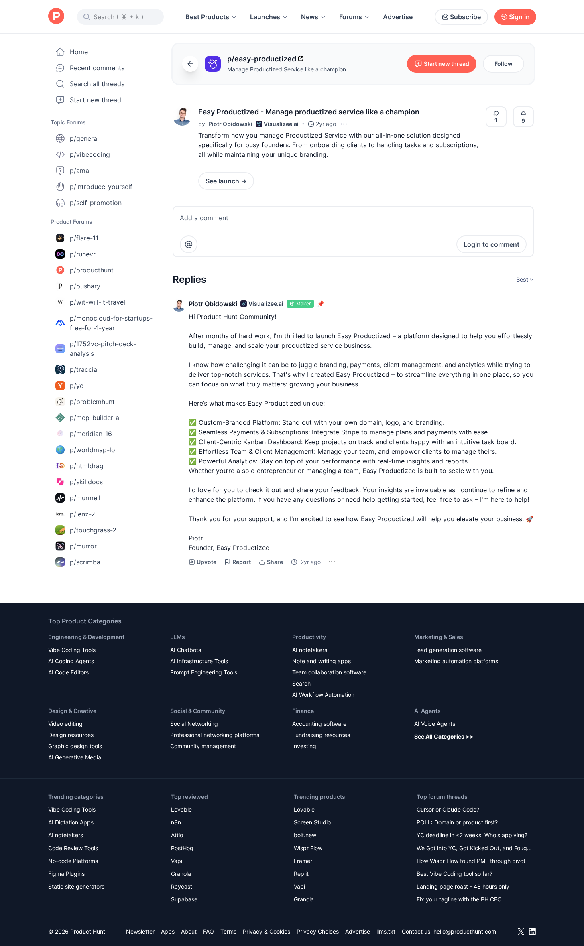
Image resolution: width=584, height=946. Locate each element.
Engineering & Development (86, 636)
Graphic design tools (75, 746)
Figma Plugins (66, 873)
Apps (168, 931)
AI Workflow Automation (323, 694)
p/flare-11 (84, 238)
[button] (182, 116)
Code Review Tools (73, 847)
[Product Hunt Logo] (56, 16)
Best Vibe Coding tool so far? (454, 873)
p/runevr (83, 254)
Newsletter (140, 931)
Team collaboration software (329, 672)
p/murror (83, 546)
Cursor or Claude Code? (448, 809)
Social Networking (194, 723)
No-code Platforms (73, 860)
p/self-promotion (96, 203)
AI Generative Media (74, 757)
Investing (304, 746)
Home (79, 52)
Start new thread (95, 100)
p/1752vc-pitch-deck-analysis (103, 348)
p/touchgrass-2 (93, 530)
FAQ (208, 931)
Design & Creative (72, 710)
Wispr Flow (308, 847)
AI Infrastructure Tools (199, 661)
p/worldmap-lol (93, 450)
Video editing (65, 723)
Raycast (181, 886)
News (309, 17)
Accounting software (319, 723)
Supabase (184, 899)
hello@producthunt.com (464, 931)
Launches (265, 17)
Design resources (71, 734)
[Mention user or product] (188, 244)
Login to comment (491, 244)
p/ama (79, 170)
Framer (303, 860)
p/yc (76, 386)
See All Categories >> (444, 736)
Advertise (398, 17)
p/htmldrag (87, 466)
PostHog (182, 847)
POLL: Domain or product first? (457, 822)
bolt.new (305, 835)
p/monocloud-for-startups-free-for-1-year (111, 323)
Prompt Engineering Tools (203, 672)
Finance (303, 710)
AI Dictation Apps (71, 822)
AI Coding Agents (71, 661)
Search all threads (97, 84)
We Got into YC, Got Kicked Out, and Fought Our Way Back (474, 848)
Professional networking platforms (214, 734)
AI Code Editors (68, 672)
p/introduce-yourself (101, 187)
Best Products (207, 17)
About (189, 931)
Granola (181, 873)
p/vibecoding (90, 154)
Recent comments (97, 68)
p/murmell (85, 498)
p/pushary (85, 286)
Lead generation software (448, 649)
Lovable (181, 809)
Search (301, 683)
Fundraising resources (321, 734)
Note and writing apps (321, 661)
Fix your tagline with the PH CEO (459, 899)
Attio (177, 835)
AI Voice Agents (434, 723)
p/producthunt (92, 270)
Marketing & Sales (438, 636)
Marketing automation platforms (456, 661)
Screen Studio (312, 822)
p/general (84, 138)
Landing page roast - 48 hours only (463, 886)
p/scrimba (85, 562)
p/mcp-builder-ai (95, 418)
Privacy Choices (318, 931)
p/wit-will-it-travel (97, 302)
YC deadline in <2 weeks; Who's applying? (472, 835)
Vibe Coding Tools (72, 649)
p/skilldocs (86, 482)
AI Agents (427, 710)
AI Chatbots (185, 649)
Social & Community (197, 710)
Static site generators (76, 886)
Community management (203, 746)
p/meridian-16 (91, 434)
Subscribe (465, 17)
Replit (301, 873)
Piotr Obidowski (230, 123)
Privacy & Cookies (266, 931)
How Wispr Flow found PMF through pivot (471, 860)
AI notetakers (309, 649)
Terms (228, 931)
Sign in (519, 17)
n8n (176, 822)
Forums (350, 17)
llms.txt (385, 931)
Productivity (309, 636)
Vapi (176, 860)
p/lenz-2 (82, 514)
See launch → (226, 181)
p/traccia (83, 369)
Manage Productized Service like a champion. (287, 69)
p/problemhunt (92, 402)
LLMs (177, 636)
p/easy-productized (261, 59)
